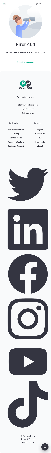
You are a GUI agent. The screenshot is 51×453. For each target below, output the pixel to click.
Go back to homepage (25, 62)
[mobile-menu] (47, 4)
